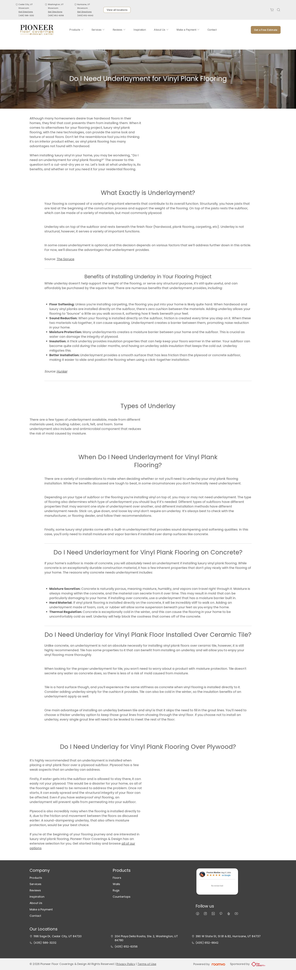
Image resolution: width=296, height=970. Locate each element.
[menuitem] (76, 30)
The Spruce (65, 259)
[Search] (279, 10)
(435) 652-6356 (56, 15)
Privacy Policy (125, 964)
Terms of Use (147, 964)
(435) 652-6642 (85, 15)
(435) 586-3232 (26, 15)
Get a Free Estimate (265, 29)
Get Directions (25, 11)
